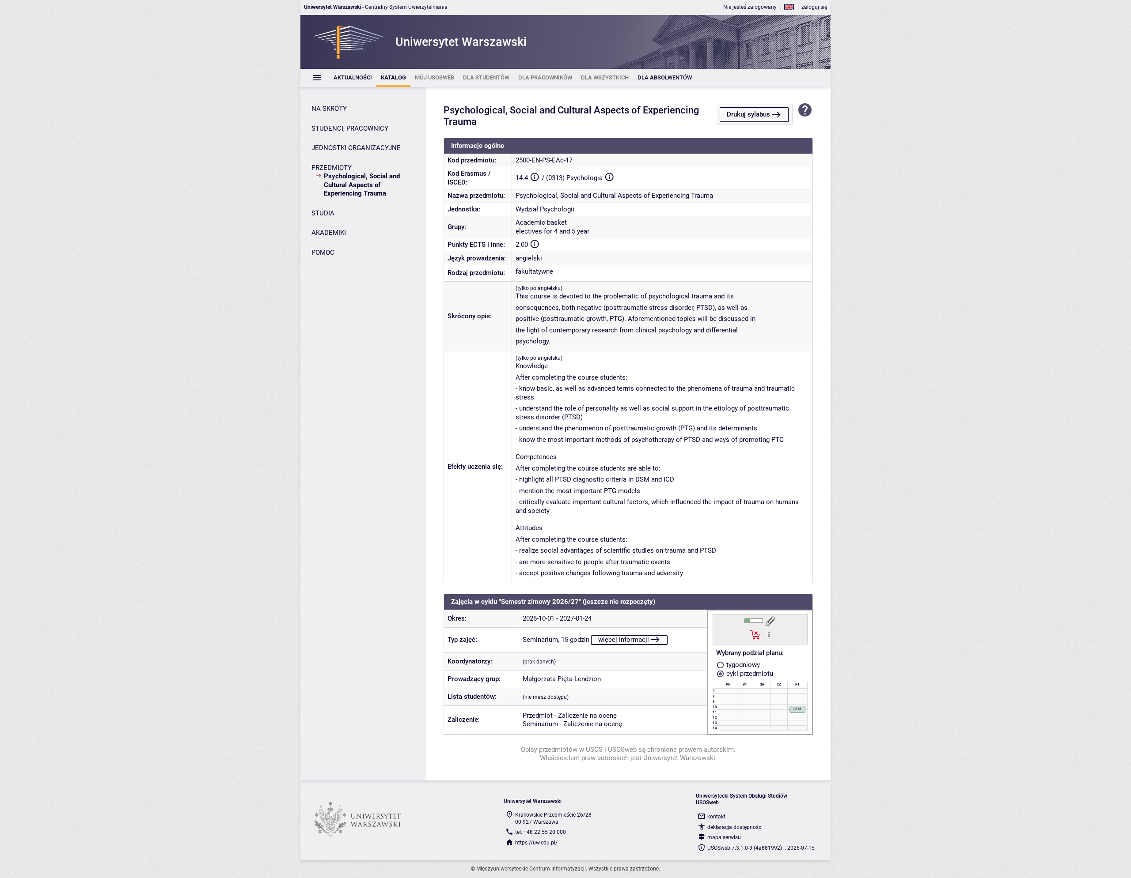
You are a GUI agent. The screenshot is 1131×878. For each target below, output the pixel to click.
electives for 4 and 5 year (552, 231)
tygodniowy (742, 665)
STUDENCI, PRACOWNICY (349, 128)
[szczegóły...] (769, 634)
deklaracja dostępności (735, 827)
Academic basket (541, 222)
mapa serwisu (724, 837)
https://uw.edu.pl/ (536, 843)
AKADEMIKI (328, 233)
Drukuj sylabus (748, 114)
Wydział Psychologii (545, 209)
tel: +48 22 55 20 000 (540, 832)
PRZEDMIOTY (331, 168)
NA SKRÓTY (329, 109)
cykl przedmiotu (749, 674)
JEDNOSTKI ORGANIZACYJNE (356, 148)
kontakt (716, 817)
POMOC (322, 252)
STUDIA (322, 213)
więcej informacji (623, 640)
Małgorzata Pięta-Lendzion (562, 679)
